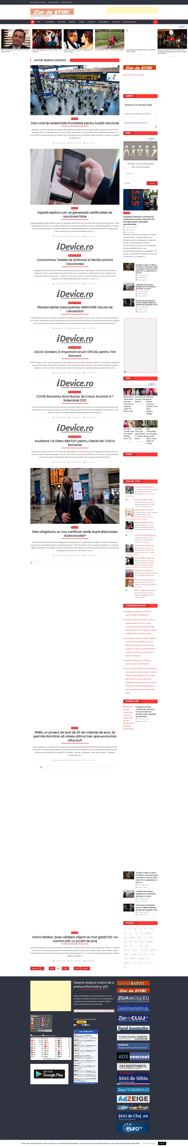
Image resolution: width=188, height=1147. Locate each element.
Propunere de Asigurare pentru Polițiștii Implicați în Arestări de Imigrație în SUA (146, 303)
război (133, 954)
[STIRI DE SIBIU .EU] (133, 1079)
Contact (92, 22)
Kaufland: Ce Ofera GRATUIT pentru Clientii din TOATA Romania (75, 443)
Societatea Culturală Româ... (145, 535)
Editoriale (134, 567)
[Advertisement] (132, 10)
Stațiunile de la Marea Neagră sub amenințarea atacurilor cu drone (146, 287)
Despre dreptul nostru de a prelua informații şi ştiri (94, 985)
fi (144, 937)
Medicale (149, 506)
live (130, 941)
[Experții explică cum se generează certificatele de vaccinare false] (74, 177)
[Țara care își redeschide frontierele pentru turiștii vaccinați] (74, 90)
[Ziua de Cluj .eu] (133, 999)
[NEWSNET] (133, 1046)
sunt (152, 954)
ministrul (149, 941)
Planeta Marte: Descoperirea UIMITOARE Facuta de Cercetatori (75, 309)
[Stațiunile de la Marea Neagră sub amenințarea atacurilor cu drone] (128, 287)
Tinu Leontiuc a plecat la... (144, 545)
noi (125, 946)
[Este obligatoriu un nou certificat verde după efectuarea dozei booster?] (74, 496)
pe (147, 946)
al (129, 929)
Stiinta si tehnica (74, 255)
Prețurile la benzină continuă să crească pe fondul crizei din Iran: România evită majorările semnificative (139, 220)
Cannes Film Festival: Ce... (144, 571)
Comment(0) (90, 143)
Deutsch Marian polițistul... (144, 487)
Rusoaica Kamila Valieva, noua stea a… (85, 1062)
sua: (146, 954)
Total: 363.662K (47, 1058)
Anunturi (115, 22)
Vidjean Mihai (130, 230)
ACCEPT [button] (162, 1143)
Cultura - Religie (144, 542)
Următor (85, 968)
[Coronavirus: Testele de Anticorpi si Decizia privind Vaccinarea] (74, 247)
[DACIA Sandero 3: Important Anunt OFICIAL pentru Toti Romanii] (74, 339)
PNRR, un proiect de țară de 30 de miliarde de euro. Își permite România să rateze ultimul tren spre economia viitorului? (74, 737)
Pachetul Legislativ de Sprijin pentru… (85, 1046)
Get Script (79, 1083)
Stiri (38, 22)
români (152, 950)
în (151, 963)
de (141, 933)
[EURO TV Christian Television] (133, 1128)
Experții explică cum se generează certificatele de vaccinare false (75, 215)
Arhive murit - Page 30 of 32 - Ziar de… (85, 1041)
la (125, 941)
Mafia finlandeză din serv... (145, 522)
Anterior (35, 968)
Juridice (72, 22)
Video (132, 496)
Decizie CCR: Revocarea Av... (145, 580)
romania (143, 950)
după (132, 937)
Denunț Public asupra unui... (145, 558)
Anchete (141, 565)
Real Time (85, 1083)
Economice (49, 22)
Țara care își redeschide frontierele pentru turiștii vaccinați (75, 123)
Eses (127, 620)
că (136, 933)
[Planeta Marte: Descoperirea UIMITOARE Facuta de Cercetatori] (74, 294)
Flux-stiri (74, 119)
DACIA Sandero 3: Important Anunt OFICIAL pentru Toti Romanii (75, 354)
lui (136, 941)
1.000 (65, 968)
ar (140, 929)
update (127, 963)
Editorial (61, 22)
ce (125, 933)
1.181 (77, 968)
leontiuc (127, 519)
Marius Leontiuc (75, 143)
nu (131, 946)
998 (52, 968)
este (139, 937)
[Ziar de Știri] (133, 990)
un (148, 959)
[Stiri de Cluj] (133, 1116)
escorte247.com (131, 638)
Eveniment (128, 554)
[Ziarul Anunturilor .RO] (133, 1028)
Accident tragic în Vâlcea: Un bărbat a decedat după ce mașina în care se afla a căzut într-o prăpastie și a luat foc (147, 269)
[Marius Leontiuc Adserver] (133, 1037)
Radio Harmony (67, 2)
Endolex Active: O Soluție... (144, 510)
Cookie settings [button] (148, 1143)
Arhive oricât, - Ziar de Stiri (82, 1072)
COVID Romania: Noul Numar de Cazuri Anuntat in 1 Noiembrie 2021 (74, 399)
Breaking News (139, 494)
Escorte (128, 668)
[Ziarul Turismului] (133, 1090)
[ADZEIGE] (133, 1099)
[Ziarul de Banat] (133, 983)
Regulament (104, 22)
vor (140, 963)
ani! (134, 929)
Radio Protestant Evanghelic (133, 75)
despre (148, 933)
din (125, 937)
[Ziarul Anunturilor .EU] (133, 1008)
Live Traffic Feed (86, 1031)
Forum (81, 22)
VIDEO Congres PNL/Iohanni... (145, 590)
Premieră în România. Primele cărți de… (83, 1037)
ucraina (132, 959)
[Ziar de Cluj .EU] (133, 1018)
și (125, 967)
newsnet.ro (100, 1011)
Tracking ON (55, 1058)
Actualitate (138, 517)
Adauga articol (129, 22)
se (140, 954)
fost (150, 937)
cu (131, 933)
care (151, 929)
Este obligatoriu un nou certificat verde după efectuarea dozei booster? (75, 534)
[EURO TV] (133, 1107)
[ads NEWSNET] (133, 1056)
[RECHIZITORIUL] (133, 1067)
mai (141, 941)
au (145, 929)
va (134, 963)
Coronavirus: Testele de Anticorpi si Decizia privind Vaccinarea (75, 262)
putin (135, 950)
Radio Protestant (53, 2)
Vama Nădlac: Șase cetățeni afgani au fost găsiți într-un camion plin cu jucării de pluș (75, 939)
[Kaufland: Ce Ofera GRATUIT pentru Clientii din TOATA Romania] (74, 428)
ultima (141, 959)
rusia (126, 954)
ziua (145, 963)
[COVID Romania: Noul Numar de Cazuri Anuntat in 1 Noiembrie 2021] (74, 383)
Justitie (127, 496)
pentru (127, 950)
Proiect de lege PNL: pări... (144, 499)
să (125, 959)
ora (141, 946)
